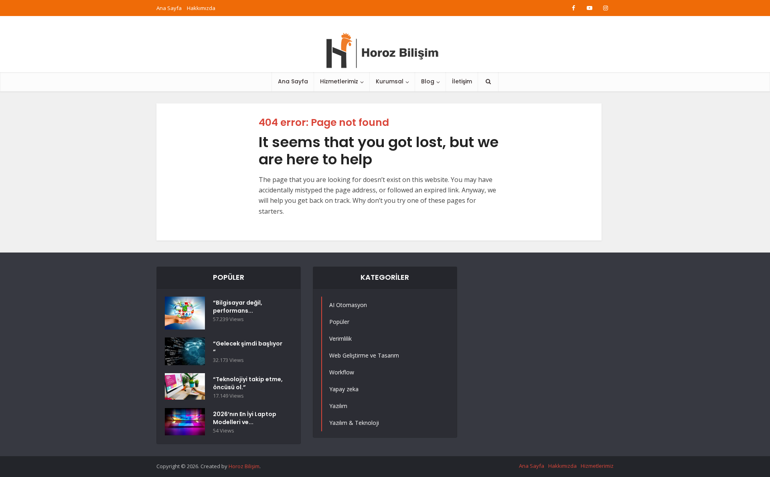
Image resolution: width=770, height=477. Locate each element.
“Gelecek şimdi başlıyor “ (247, 348)
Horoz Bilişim (244, 466)
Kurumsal (389, 81)
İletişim (462, 81)
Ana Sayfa (169, 8)
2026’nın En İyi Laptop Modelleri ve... (244, 418)
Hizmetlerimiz (339, 81)
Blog (427, 81)
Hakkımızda (201, 8)
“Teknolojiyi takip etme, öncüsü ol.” (248, 383)
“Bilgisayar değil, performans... (237, 307)
